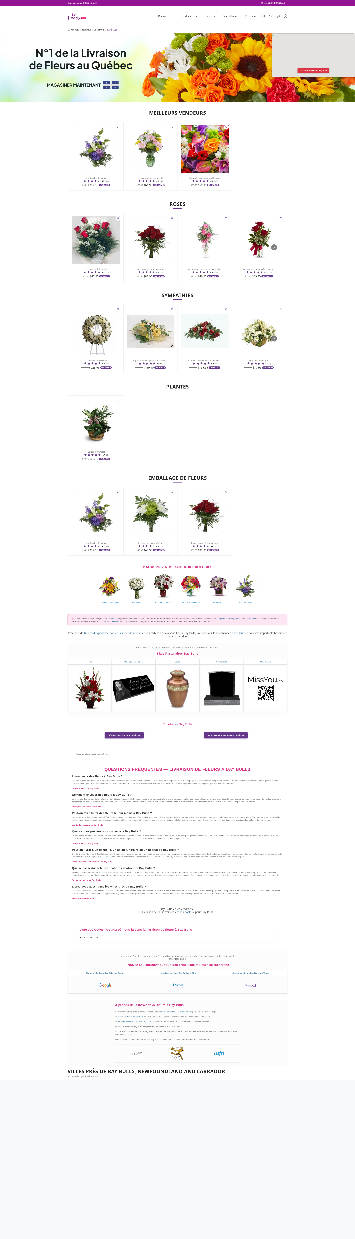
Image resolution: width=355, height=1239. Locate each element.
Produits (250, 16)
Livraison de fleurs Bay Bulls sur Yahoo (250, 973)
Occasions (163, 16)
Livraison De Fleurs (93, 29)
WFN (105, 621)
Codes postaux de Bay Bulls (85, 788)
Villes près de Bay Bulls (83, 898)
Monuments (221, 662)
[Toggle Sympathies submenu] (237, 16)
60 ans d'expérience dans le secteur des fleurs (112, 633)
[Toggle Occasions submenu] (170, 16)
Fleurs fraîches (186, 16)
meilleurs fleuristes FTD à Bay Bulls (174, 1012)
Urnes (177, 662)
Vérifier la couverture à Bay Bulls (87, 825)
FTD (100, 621)
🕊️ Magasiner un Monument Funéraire (226, 735)
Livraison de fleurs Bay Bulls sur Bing (178, 973)
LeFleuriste (113, 618)
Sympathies (229, 16)
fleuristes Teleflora (135, 1017)
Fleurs (90, 662)
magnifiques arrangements (228, 618)
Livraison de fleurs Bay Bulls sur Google (105, 973)
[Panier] (278, 16)
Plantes (209, 16)
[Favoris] (271, 16)
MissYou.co (265, 662)
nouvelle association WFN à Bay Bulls (134, 1022)
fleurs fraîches (252, 618)
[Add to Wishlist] (118, 127)
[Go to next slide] (274, 247)
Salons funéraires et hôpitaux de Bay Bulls (92, 862)
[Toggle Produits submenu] (256, 16)
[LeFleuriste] (77, 16)
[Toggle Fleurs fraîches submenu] (196, 16)
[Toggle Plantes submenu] (214, 16)
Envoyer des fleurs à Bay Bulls (86, 807)
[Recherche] (264, 16)
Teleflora (114, 621)
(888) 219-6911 (90, 3)
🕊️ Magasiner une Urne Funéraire (124, 735)
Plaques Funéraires (133, 662)
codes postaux (186, 912)
